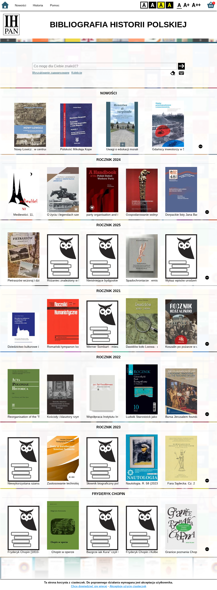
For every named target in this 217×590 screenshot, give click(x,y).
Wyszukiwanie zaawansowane (50, 72)
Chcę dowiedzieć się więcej (89, 586)
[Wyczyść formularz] (173, 73)
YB (161, 5)
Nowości (20, 5)
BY (169, 5)
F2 (196, 5)
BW (152, 5)
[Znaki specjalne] (181, 73)
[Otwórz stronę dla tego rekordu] (31, 125)
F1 (187, 5)
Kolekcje (76, 72)
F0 (179, 5)
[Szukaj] (181, 66)
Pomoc (54, 5)
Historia (38, 5)
